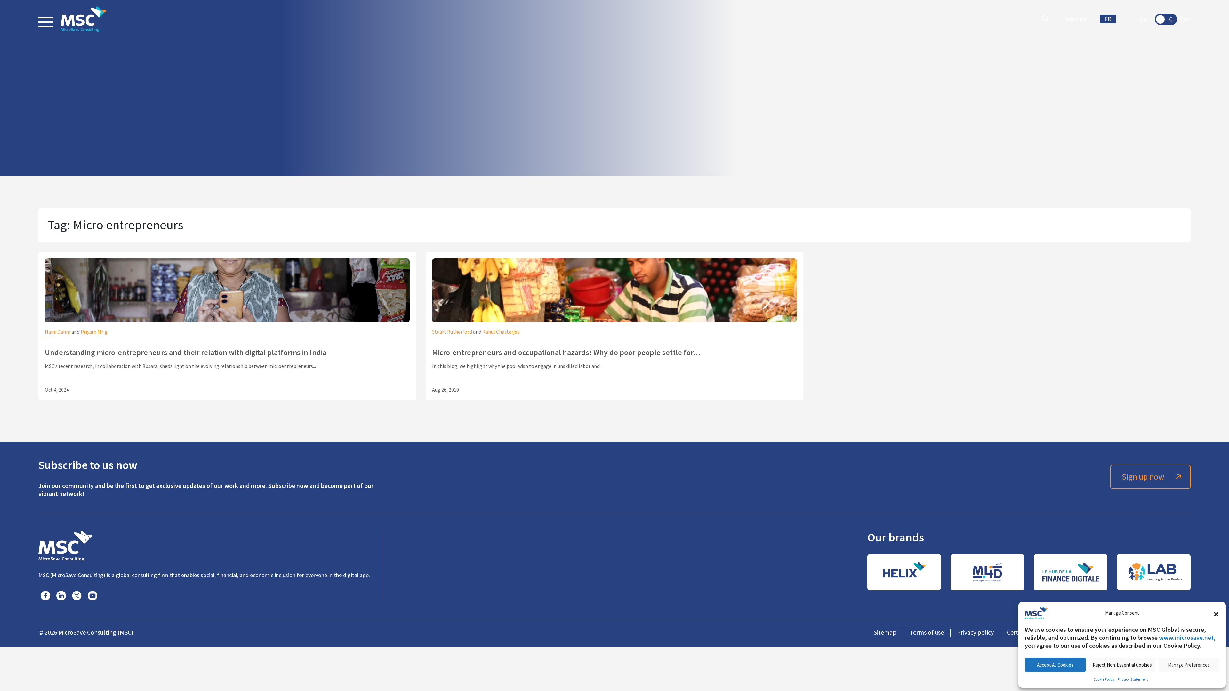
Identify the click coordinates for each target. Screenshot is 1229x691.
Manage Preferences (1189, 665)
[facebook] (45, 596)
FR (1108, 19)
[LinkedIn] (61, 596)
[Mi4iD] (987, 572)
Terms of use (927, 633)
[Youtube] (92, 596)
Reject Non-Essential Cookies (1122, 665)
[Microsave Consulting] (83, 19)
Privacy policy (975, 633)
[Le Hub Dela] (1070, 572)
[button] (1216, 613)
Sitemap (885, 633)
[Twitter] (77, 596)
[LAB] (1154, 572)
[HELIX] (904, 572)
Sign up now (1143, 477)
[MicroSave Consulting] (65, 545)
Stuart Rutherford (452, 332)
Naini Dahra (57, 332)
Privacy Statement (1133, 679)
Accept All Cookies (1055, 665)
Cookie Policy (1103, 679)
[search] (1047, 19)
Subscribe (1076, 19)
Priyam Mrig (94, 332)
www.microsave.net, (1187, 637)
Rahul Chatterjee (501, 332)
